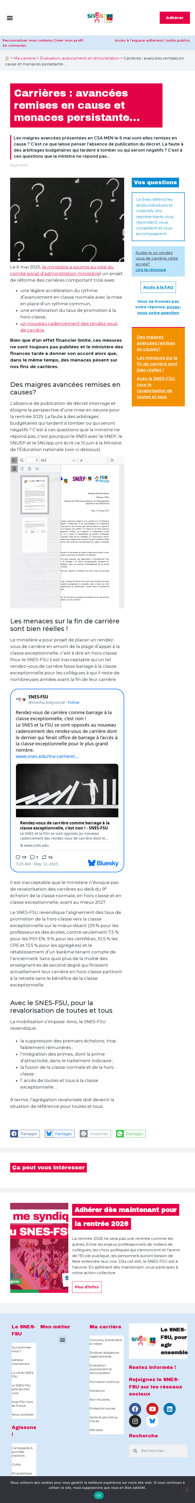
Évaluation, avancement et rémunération (79, 58)
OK (98, 1495)
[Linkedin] (170, 1409)
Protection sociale (102, 1408)
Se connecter (14, 45)
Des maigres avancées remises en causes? (156, 343)
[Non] (187, 1489)
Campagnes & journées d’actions (22, 1451)
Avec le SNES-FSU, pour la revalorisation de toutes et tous (156, 387)
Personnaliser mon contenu (28, 40)
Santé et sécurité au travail (104, 1419)
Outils (16, 1464)
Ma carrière (25, 58)
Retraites (96, 1430)
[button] (10, 18)
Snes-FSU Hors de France (22, 1403)
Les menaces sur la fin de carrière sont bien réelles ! (157, 363)
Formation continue (104, 1382)
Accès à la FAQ (158, 287)
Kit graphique (22, 1473)
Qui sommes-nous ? (22, 1349)
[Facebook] (135, 1409)
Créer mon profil (68, 40)
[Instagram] (135, 1421)
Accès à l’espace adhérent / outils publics (152, 40)
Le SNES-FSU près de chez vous (21, 1389)
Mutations (97, 1390)
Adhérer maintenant (20, 1362)
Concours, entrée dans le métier (106, 1342)
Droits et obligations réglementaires (104, 1354)
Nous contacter (23, 1414)
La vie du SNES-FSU (23, 1374)
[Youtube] (152, 1409)
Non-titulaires (100, 1399)
